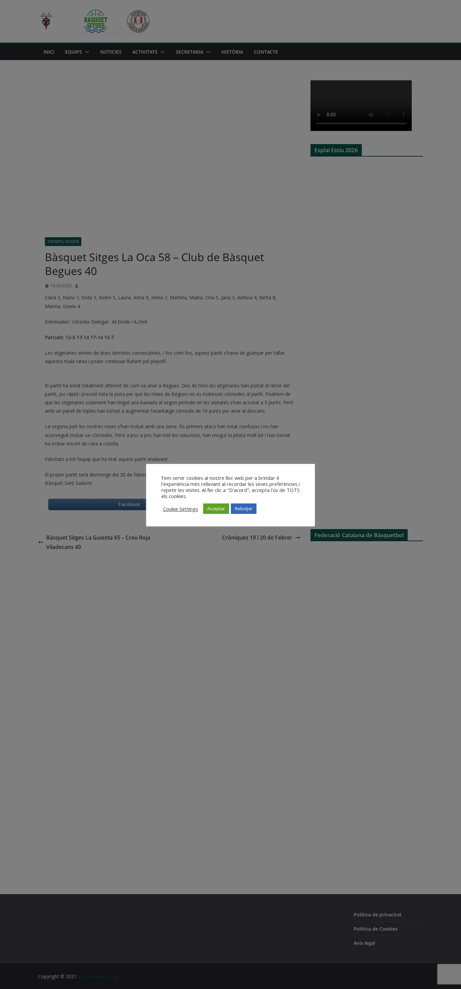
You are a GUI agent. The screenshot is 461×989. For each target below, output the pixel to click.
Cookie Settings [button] (180, 509)
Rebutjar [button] (243, 508)
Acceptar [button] (216, 508)
